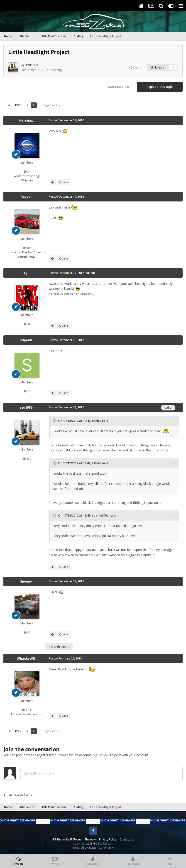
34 (28, 324)
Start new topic (118, 86)
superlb (26, 340)
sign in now (101, 755)
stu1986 (31, 65)
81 (28, 632)
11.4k (28, 710)
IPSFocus (75, 839)
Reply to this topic (159, 86)
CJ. (26, 273)
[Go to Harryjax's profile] (27, 145)
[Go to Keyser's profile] (27, 221)
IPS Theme (59, 839)
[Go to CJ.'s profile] (27, 298)
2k (28, 171)
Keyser (26, 196)
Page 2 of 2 (51, 105)
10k (28, 248)
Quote (63, 182)
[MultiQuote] (52, 182)
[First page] (9, 105)
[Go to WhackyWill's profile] (27, 683)
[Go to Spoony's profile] (27, 606)
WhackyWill (26, 658)
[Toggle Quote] (55, 421)
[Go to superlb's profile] (27, 365)
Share (137, 67)
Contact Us (127, 839)
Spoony (26, 581)
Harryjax (26, 120)
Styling (57, 70)
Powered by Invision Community (93, 848)
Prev (18, 105)
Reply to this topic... (42, 773)
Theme (89, 839)
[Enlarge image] (65, 131)
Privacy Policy (107, 839)
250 (28, 458)
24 (28, 391)
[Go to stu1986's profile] (13, 67)
